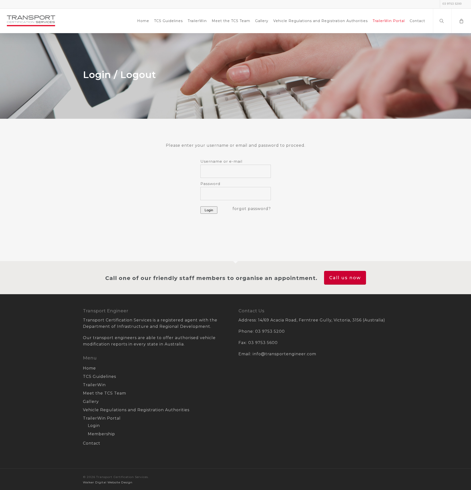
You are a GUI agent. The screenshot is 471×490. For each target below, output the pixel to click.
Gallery (91, 401)
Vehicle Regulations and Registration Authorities (136, 410)
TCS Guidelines (99, 376)
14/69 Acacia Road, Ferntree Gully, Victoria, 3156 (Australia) (321, 320)
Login (94, 425)
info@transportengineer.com (284, 354)
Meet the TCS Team (104, 393)
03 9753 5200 (270, 331)
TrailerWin (94, 385)
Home (89, 368)
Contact (91, 443)
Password (210, 183)
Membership (101, 434)
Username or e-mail (221, 161)
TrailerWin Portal (102, 418)
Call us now (345, 277)
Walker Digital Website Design (107, 482)
